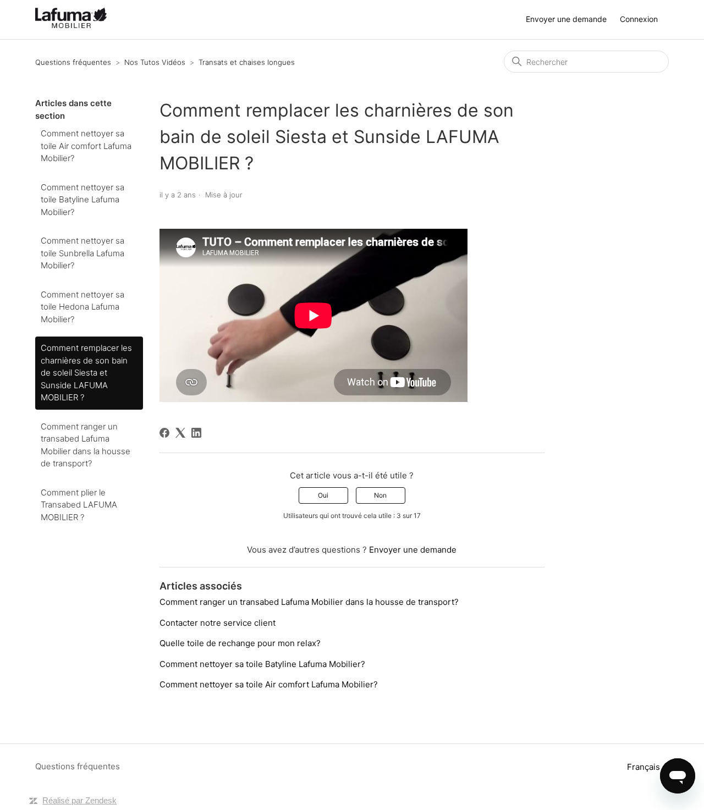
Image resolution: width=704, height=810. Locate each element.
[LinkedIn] (196, 433)
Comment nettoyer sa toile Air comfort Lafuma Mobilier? (86, 145)
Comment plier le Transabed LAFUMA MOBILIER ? (79, 504)
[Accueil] (71, 25)
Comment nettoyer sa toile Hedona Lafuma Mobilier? (82, 306)
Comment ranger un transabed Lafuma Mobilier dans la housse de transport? (85, 445)
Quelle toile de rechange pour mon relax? (240, 643)
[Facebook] (164, 433)
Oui (323, 495)
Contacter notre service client (218, 623)
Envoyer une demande (566, 19)
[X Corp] (180, 433)
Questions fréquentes (73, 62)
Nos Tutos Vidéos (154, 62)
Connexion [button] (639, 19)
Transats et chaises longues (247, 62)
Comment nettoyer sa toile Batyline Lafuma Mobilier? (82, 199)
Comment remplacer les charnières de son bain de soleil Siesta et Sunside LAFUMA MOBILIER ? (86, 373)
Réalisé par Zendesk (79, 800)
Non (380, 495)
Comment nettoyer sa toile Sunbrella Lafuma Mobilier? (82, 253)
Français (644, 767)
